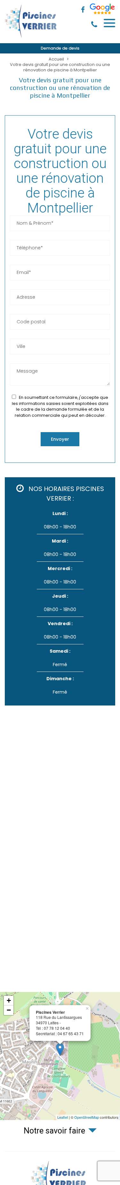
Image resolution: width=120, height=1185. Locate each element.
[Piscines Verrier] (32, 37)
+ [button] (9, 1000)
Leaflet (62, 1117)
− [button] (9, 1010)
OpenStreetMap (86, 1117)
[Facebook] (83, 10)
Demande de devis (60, 48)
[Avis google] (102, 10)
